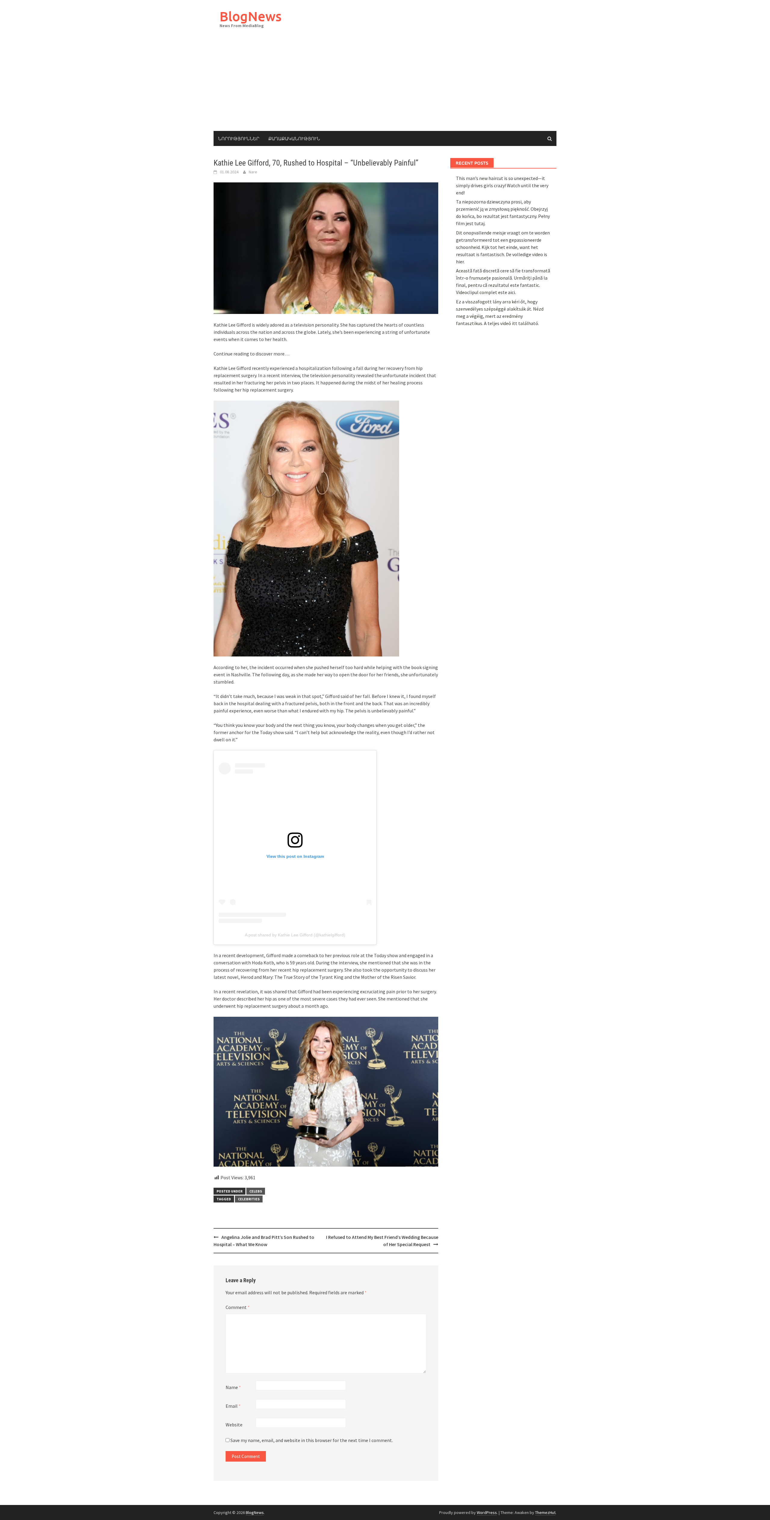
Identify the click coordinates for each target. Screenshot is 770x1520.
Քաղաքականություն (294, 138)
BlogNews (251, 16)
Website (234, 1425)
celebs (255, 1191)
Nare (253, 172)
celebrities (249, 1199)
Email (233, 1406)
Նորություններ (238, 138)
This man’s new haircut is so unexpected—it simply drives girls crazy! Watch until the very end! (502, 185)
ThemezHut (545, 1512)
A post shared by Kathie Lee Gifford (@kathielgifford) (295, 934)
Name (233, 1387)
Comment (238, 1307)
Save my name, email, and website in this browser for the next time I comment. (311, 1440)
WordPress (487, 1512)
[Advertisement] (385, 86)
